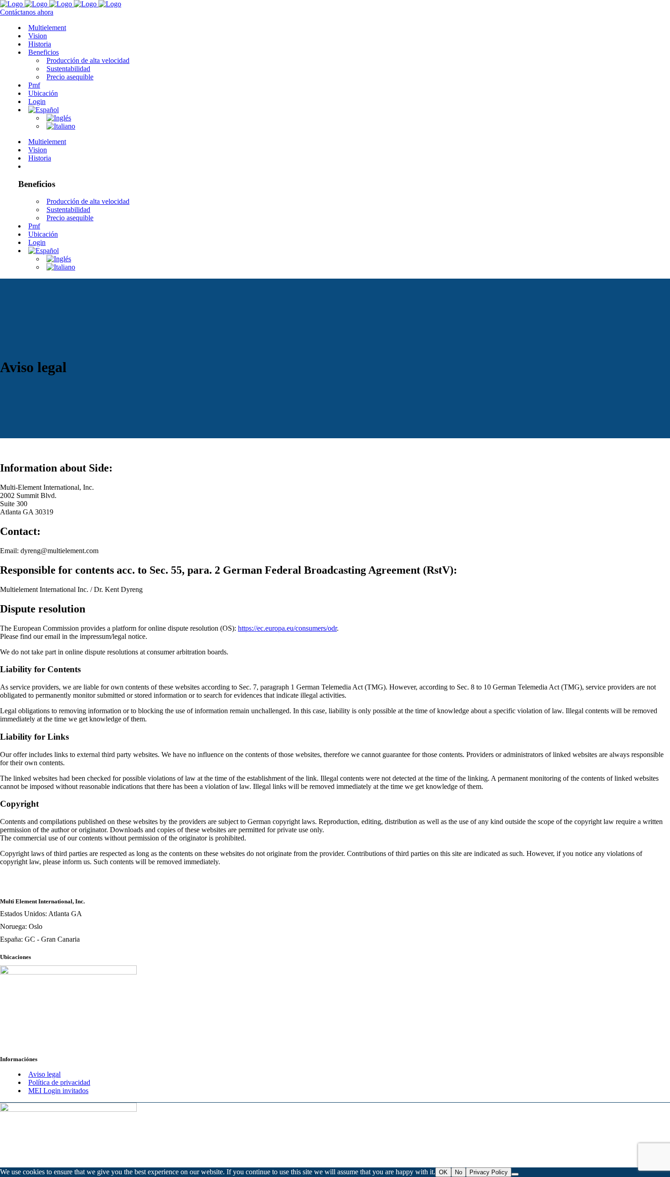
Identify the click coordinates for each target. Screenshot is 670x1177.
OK (443, 1172)
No (458, 1172)
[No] (515, 1174)
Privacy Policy (488, 1172)
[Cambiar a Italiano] (60, 126)
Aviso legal (44, 1074)
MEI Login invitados (58, 1090)
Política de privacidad (59, 1082)
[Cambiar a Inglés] (58, 118)
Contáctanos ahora (26, 12)
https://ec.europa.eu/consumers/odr (287, 628)
